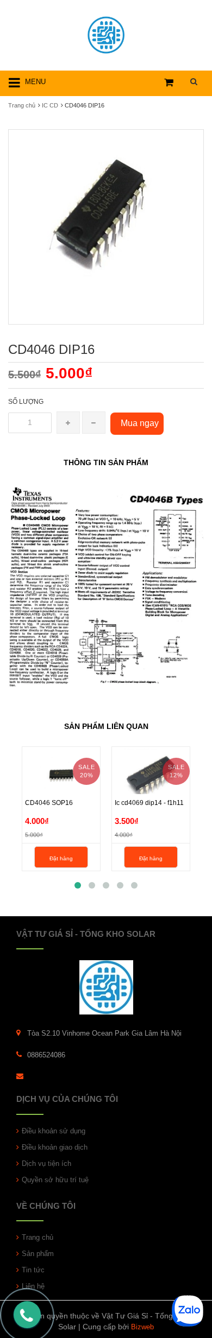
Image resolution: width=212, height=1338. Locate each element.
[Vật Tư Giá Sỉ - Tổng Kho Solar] (106, 33)
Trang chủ (37, 1237)
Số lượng (25, 401)
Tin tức (33, 1270)
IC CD (50, 105)
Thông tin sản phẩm (106, 462)
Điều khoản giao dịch (55, 1147)
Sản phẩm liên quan (106, 726)
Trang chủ (21, 105)
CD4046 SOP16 (49, 803)
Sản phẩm (38, 1254)
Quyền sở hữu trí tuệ (55, 1180)
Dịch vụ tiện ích (46, 1163)
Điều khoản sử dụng (53, 1131)
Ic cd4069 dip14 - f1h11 (149, 803)
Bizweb (142, 1327)
